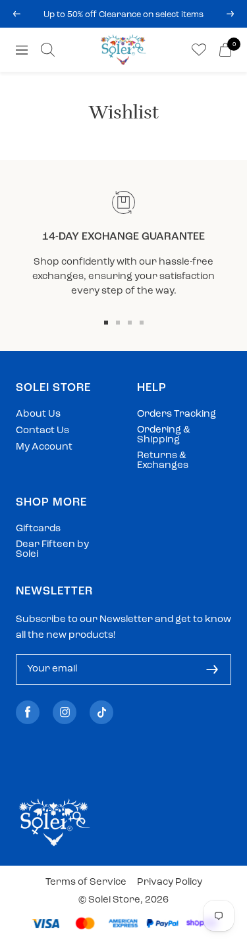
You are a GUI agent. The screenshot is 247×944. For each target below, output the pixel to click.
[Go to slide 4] (142, 323)
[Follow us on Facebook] (28, 712)
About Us (38, 414)
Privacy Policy (169, 882)
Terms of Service (85, 882)
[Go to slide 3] (130, 323)
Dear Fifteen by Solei (52, 550)
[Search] (48, 50)
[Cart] (225, 50)
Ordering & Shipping (163, 435)
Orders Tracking (176, 414)
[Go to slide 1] (106, 323)
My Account (44, 447)
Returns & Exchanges (162, 461)
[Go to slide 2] (118, 323)
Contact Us (42, 431)
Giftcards (38, 529)
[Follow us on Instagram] (64, 712)
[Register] (212, 669)
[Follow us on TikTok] (101, 712)
